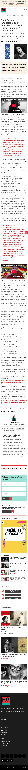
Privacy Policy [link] (4, 745)
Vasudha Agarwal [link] (15, 581)
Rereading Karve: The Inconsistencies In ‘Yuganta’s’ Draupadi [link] (14, 655)
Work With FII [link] (4, 734)
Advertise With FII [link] (5, 730)
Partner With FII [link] (5, 732)
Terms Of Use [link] (4, 743)
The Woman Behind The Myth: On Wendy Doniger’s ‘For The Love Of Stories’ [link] (14, 682)
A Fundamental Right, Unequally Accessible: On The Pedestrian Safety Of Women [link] (17, 578)
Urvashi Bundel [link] (10, 430)
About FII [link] (3, 719)
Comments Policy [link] (5, 741)
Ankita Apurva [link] (6, 38)
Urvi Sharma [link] (14, 573)
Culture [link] (2, 15)
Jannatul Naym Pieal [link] (16, 566)
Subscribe (5, 498)
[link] (26, 232)
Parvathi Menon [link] (6, 658)
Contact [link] (3, 721)
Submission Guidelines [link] (6, 723)
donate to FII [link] (17, 70)
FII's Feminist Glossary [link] (9, 518)
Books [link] (7, 15)
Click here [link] (16, 4)
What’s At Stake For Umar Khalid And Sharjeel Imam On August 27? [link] (18, 558)
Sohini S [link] (13, 560)
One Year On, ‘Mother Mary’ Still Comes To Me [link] (17, 571)
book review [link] (12, 428)
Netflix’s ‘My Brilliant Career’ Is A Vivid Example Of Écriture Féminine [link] (18, 564)
